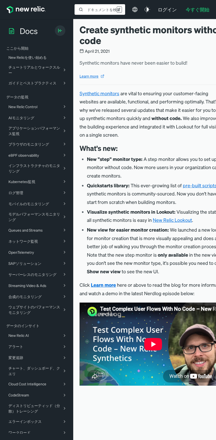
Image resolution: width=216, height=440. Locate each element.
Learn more (89, 76)
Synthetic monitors (99, 93)
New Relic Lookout (172, 220)
